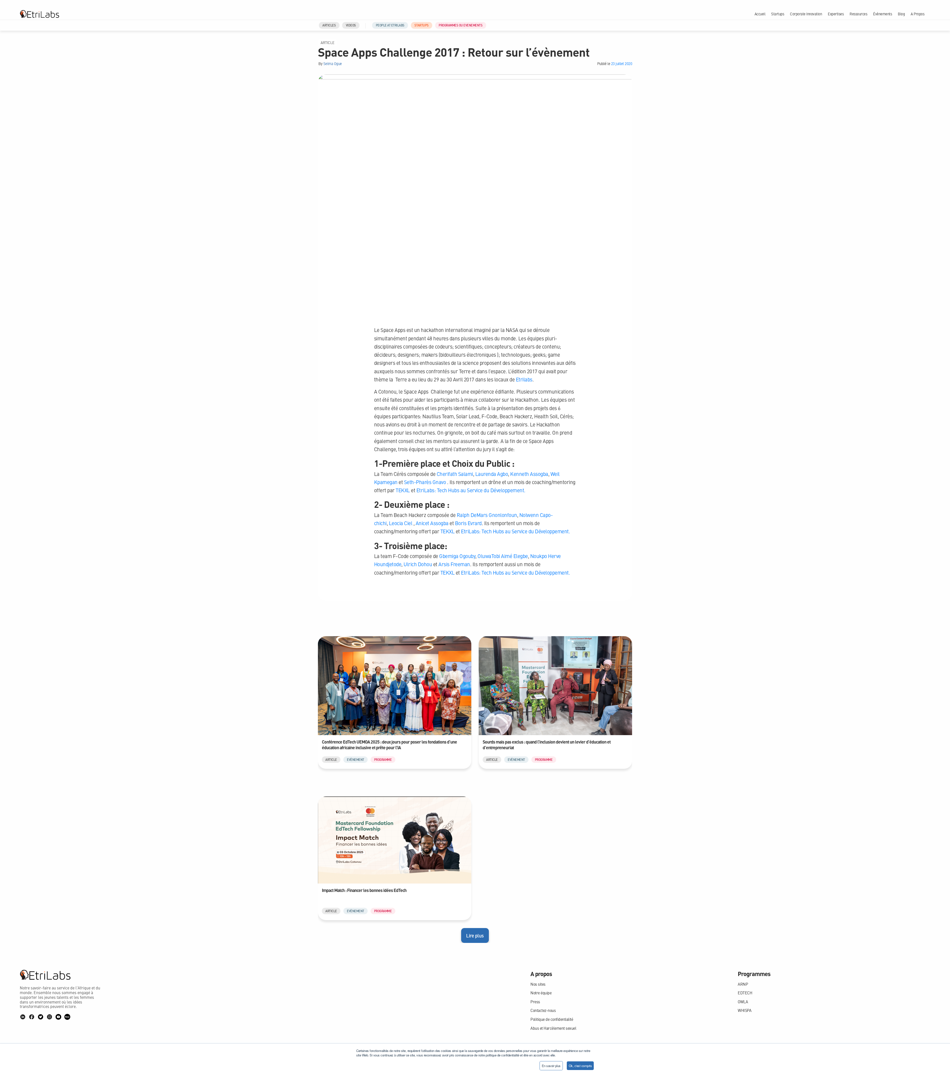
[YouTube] (58, 1017)
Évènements (882, 13)
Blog (901, 13)
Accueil (760, 13)
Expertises (836, 13)
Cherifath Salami (454, 473)
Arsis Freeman (453, 564)
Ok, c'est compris (580, 1065)
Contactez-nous (543, 1010)
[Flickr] (67, 1017)
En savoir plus (551, 1065)
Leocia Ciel (400, 523)
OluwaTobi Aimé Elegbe (502, 556)
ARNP (743, 984)
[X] (41, 1017)
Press (535, 1001)
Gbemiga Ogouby (456, 556)
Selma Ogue (332, 63)
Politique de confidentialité (551, 1019)
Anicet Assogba (431, 523)
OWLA (743, 1001)
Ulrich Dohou (417, 564)
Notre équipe (540, 992)
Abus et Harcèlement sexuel (553, 1028)
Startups (777, 13)
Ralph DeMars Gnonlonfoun (486, 515)
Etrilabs (524, 379)
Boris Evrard (468, 523)
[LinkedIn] (23, 1017)
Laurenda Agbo (491, 473)
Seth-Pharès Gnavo (424, 482)
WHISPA (744, 1010)
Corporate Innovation (806, 13)
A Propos (917, 13)
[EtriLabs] (39, 14)
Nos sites (538, 984)
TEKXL (402, 490)
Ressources (858, 13)
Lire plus (475, 936)
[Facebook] (32, 1017)
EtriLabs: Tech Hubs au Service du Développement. (470, 490)
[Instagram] (49, 1017)
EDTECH (745, 992)
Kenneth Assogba (528, 473)
